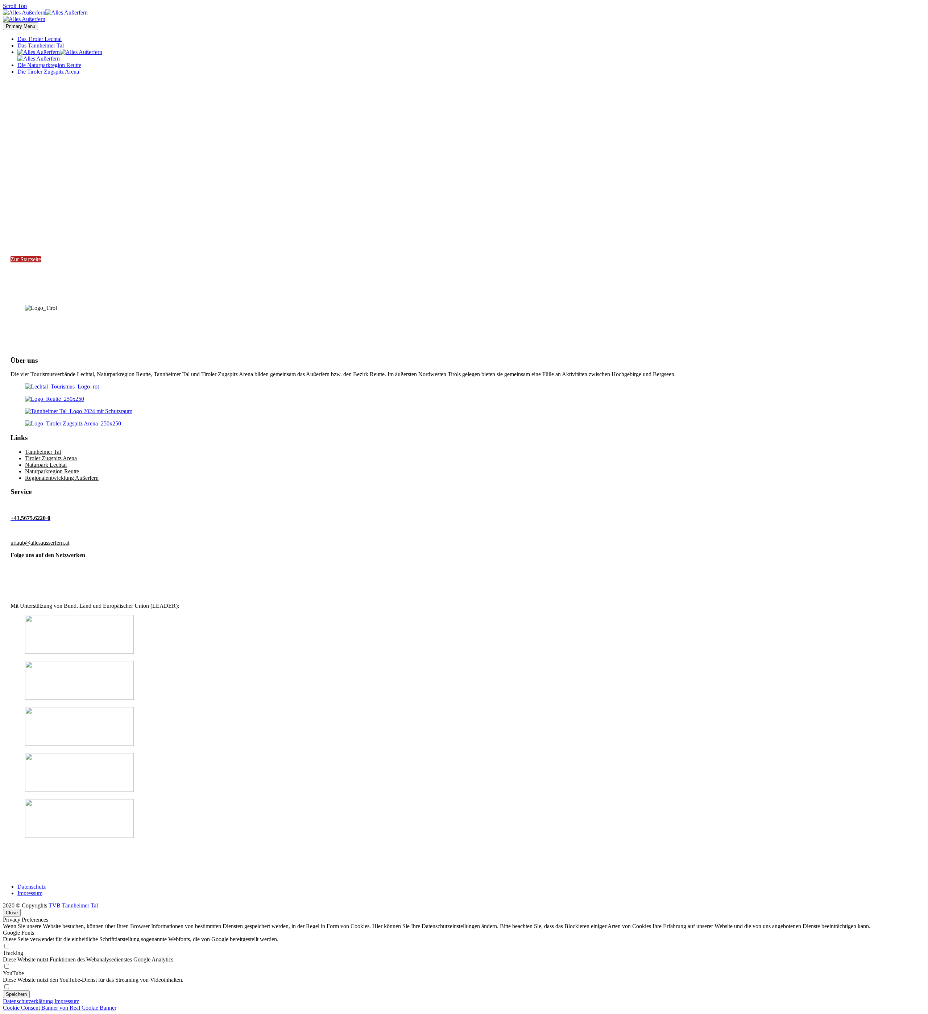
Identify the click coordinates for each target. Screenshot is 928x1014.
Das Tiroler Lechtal (39, 39)
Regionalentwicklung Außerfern (62, 478)
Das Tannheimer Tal (40, 45)
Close (12, 912)
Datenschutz (31, 887)
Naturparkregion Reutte (52, 471)
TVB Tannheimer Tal (73, 905)
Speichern (16, 994)
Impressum (29, 893)
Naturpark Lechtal (46, 465)
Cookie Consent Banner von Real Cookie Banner (59, 1008)
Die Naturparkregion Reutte (49, 65)
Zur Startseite (26, 259)
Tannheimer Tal (43, 452)
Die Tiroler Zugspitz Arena (48, 71)
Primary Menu (20, 26)
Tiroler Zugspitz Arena (51, 458)
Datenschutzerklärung (28, 1001)
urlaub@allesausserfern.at (40, 543)
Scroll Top (15, 6)
